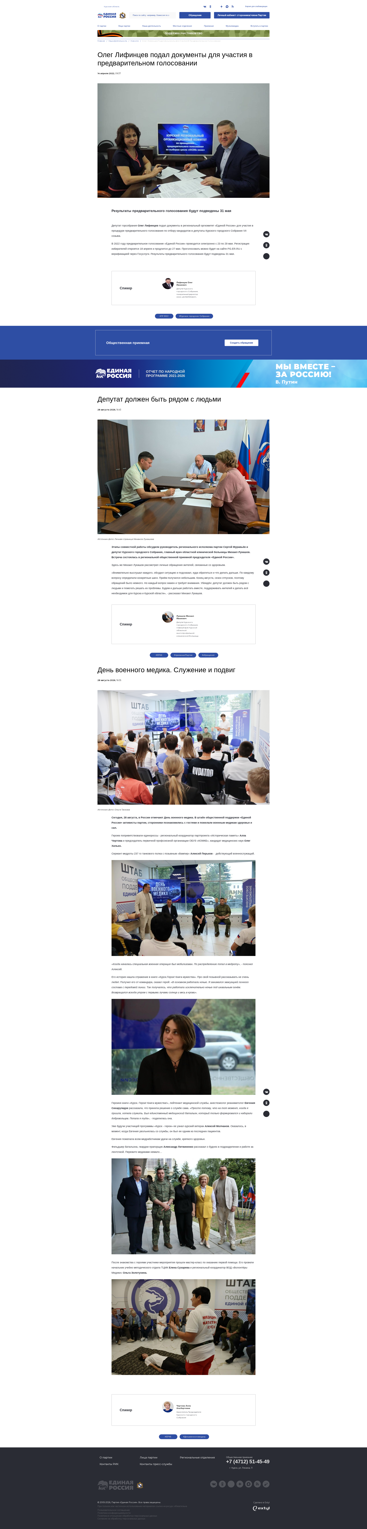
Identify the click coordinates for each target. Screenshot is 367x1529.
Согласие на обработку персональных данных (121, 1519)
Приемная (209, 26)
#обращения (208, 655)
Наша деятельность (151, 26)
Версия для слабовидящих (256, 6)
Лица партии (124, 26)
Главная (101, 41)
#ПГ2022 (164, 316)
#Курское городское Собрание (194, 316)
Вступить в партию (259, 26)
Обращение (195, 15)
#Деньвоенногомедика (194, 1437)
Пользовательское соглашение (113, 1510)
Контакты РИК (109, 1464)
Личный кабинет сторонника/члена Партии (241, 15)
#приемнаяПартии (183, 655)
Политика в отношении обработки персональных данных (127, 1516)
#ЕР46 (159, 655)
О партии (101, 26)
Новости (135, 41)
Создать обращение (241, 342)
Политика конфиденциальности (114, 1513)
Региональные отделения (197, 1457)
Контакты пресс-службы (156, 1464)
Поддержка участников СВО (183, 33)
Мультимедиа (232, 26)
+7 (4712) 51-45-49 (248, 1461)
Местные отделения (182, 26)
